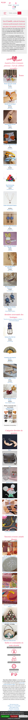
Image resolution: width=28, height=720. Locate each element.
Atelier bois (10, 128)
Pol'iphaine (10, 250)
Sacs (10, 466)
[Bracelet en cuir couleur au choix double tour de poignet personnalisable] (10, 157)
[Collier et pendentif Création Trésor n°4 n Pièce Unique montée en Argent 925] (10, 198)
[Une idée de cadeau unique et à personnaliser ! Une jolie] (10, 370)
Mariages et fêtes (10, 515)
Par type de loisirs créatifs (10, 556)
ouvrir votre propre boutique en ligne (14, 683)
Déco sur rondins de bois (10, 640)
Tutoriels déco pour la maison (10, 572)
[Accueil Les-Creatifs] (3, 2)
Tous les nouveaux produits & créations (13, 319)
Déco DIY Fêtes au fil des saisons (10, 605)
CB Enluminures (10, 230)
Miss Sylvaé (10, 270)
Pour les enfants (10, 499)
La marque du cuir (10, 189)
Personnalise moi (10, 169)
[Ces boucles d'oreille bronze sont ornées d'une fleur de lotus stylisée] (10, 218)
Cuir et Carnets (10, 341)
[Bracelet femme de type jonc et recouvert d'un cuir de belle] (10, 279)
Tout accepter (5, 716)
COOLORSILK (10, 361)
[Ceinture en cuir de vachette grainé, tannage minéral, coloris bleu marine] (10, 329)
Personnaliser (23, 716)
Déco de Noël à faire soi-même (9, 622)
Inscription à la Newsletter (14, 710)
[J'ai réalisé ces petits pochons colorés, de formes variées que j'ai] (10, 76)
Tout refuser (14, 716)
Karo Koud (10, 88)
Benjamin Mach (10, 209)
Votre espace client (14, 707)
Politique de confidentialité (14, 706)
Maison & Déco (9, 482)
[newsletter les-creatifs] (10, 416)
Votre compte (16, 5)
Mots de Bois (10, 108)
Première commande (14, 709)
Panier (14, 7)
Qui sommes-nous (14, 704)
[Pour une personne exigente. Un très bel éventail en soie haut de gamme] (10, 350)
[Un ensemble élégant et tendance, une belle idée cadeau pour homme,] (10, 137)
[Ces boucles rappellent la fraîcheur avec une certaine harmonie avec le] (10, 299)
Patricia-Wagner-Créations (10, 311)
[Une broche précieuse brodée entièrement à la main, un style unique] (10, 391)
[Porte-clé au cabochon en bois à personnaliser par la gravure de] (10, 259)
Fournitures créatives (10, 531)
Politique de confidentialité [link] (14, 718)
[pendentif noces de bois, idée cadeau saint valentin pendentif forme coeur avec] (10, 116)
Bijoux (9, 450)
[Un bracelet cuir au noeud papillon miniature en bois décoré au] (10, 96)
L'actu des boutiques (14, 320)
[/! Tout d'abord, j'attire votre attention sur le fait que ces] (10, 238)
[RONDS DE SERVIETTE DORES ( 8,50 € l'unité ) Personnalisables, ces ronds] (10, 177)
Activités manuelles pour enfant (9, 588)
